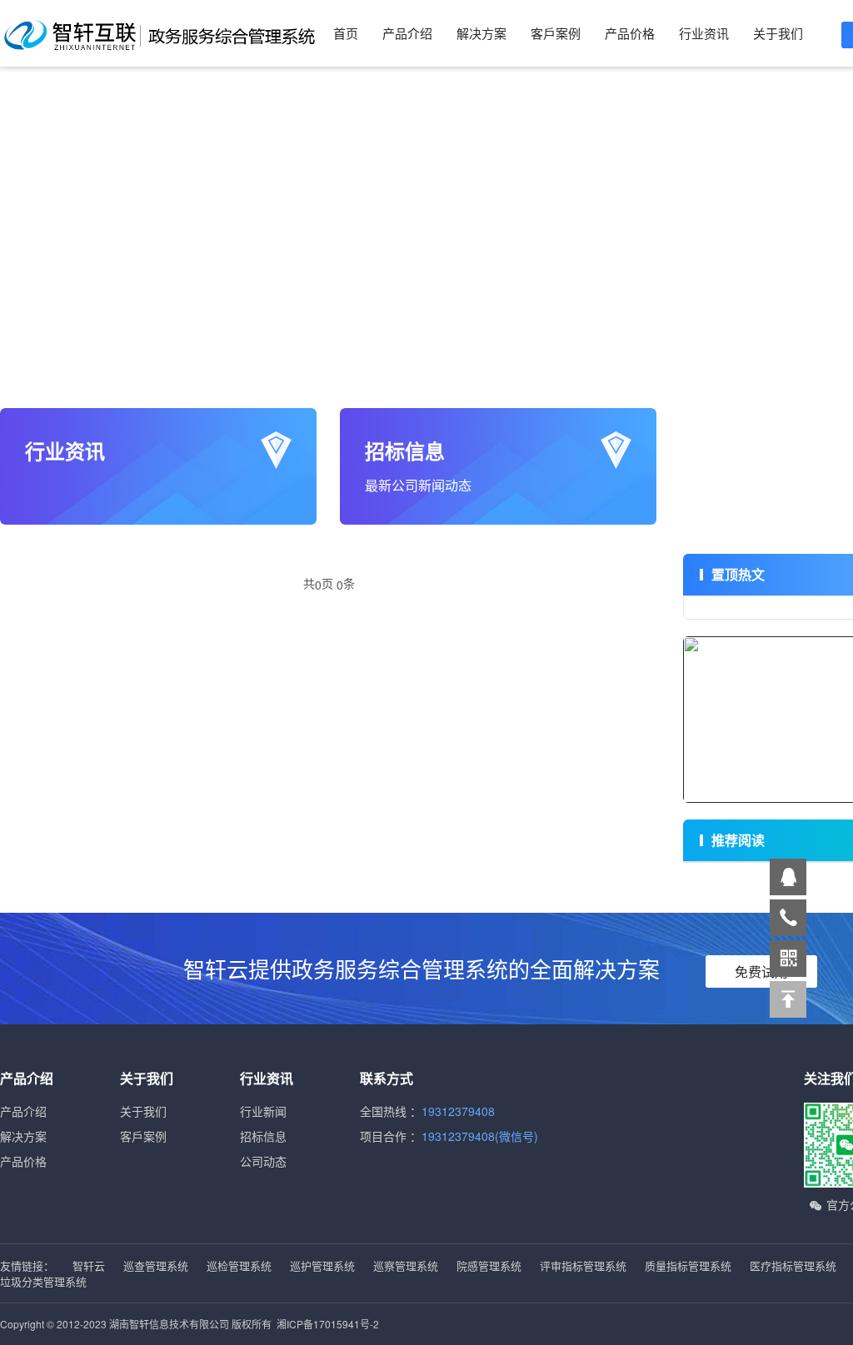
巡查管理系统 (157, 1265)
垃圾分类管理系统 (43, 1281)
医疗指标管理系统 (795, 1265)
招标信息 (263, 1136)
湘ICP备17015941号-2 (328, 1324)
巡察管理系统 (407, 1265)
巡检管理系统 (241, 1265)
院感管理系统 (490, 1265)
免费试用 (761, 971)
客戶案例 (556, 33)
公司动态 (263, 1161)
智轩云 (90, 1265)
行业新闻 (263, 1111)
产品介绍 (407, 33)
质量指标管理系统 (690, 1265)
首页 (345, 33)
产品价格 (630, 33)
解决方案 (481, 33)
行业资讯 (704, 33)
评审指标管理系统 (585, 1265)
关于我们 (778, 33)
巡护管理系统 (324, 1265)
